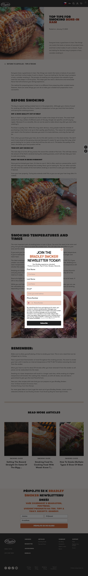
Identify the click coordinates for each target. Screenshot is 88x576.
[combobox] (30, 303)
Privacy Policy (45, 318)
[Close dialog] (62, 249)
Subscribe (44, 323)
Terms (52, 318)
